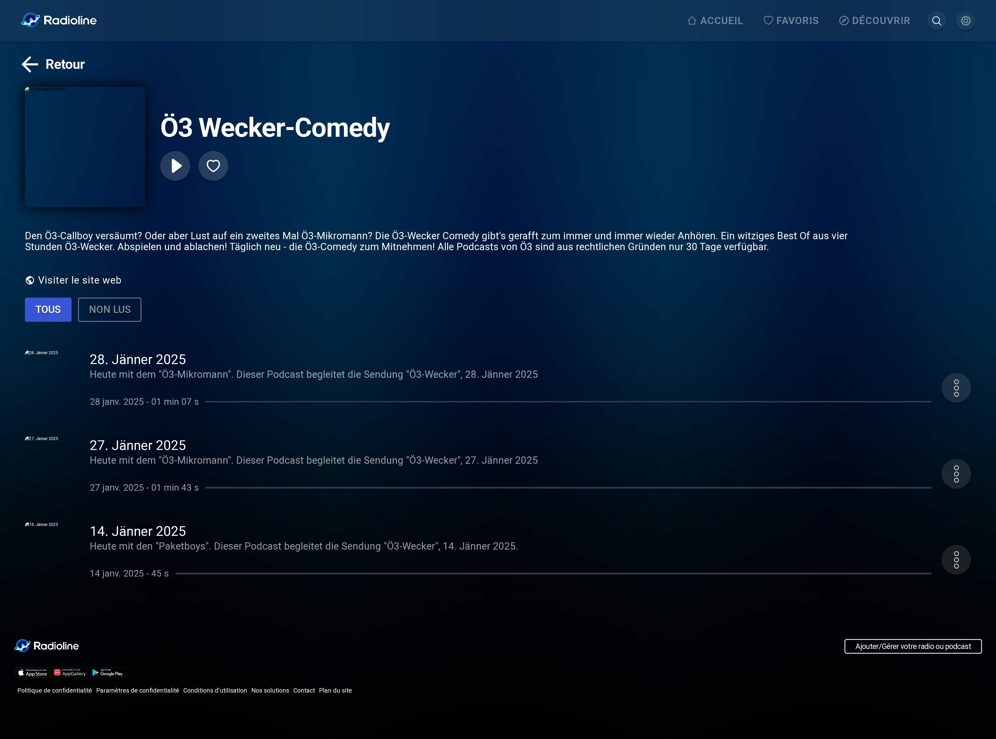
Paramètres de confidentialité (137, 690)
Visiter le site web (80, 280)
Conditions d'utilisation (215, 690)
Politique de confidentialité (54, 690)
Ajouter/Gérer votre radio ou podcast (913, 646)
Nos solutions (270, 690)
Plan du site (335, 690)
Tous (48, 309)
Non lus (110, 309)
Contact (304, 690)
